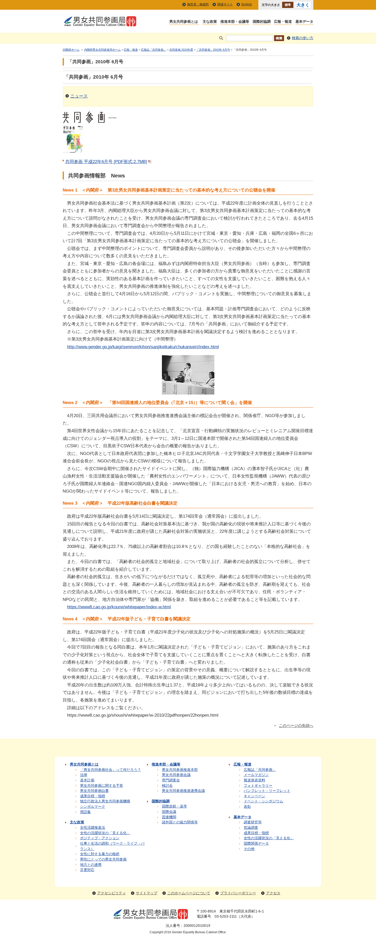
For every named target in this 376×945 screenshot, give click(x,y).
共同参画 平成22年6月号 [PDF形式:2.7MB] (106, 161)
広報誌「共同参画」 (153, 49)
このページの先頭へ (296, 726)
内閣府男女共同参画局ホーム (102, 49)
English (246, 4)
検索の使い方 (302, 38)
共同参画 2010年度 (181, 49)
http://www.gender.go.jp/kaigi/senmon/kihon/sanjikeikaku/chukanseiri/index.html (143, 346)
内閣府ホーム (71, 49)
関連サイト (225, 4)
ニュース (79, 96)
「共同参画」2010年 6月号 (213, 49)
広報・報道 (131, 49)
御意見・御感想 (198, 4)
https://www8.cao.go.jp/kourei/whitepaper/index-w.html (119, 606)
